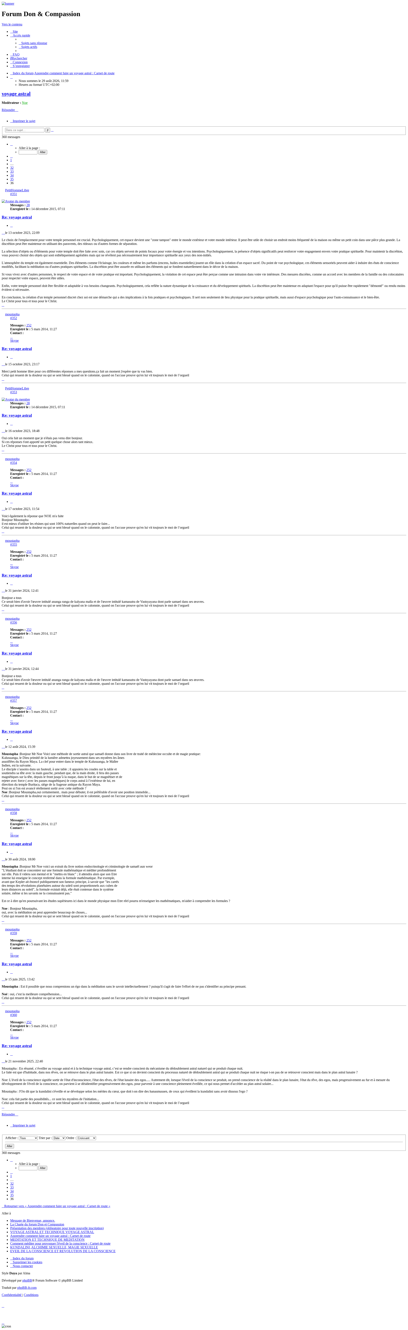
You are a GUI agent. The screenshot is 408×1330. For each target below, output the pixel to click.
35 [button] (12, 179)
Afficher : (12, 1138)
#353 (13, 392)
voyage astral (16, 93)
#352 (13, 318)
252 (28, 325)
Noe (25, 102)
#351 (13, 194)
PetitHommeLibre (17, 190)
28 (28, 205)
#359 (13, 933)
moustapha (12, 314)
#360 (13, 1015)
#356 (13, 622)
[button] (11, 144)
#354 (13, 463)
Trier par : (46, 1138)
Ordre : (71, 1138)
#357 (13, 700)
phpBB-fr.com (27, 1287)
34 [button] (12, 175)
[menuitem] (14, 31)
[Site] (8, 3)
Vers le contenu (12, 24)
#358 (13, 813)
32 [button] (12, 167)
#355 (13, 544)
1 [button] (11, 160)
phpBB (27, 1280)
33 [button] (12, 171)
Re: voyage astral (17, 217)
